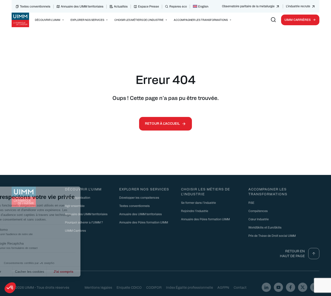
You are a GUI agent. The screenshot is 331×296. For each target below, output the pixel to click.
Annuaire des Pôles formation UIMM (143, 222)
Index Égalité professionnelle (189, 287)
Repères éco (178, 6)
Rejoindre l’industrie (194, 211)
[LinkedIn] (266, 287)
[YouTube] (278, 287)
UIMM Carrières (297, 20)
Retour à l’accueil (162, 123)
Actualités (121, 6)
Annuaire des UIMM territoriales (82, 6)
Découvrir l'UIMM (83, 189)
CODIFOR (154, 287)
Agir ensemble (75, 206)
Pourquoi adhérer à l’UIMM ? (84, 222)
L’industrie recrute (298, 6)
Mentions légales (98, 287)
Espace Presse (148, 6)
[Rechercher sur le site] (273, 20)
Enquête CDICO (129, 287)
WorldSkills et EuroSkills (265, 227)
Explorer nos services (144, 189)
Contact (240, 287)
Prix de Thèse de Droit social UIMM (272, 236)
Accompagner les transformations (268, 191)
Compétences (258, 211)
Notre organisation (77, 197)
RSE (251, 203)
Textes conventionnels (35, 6)
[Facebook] (290, 287)
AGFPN (223, 287)
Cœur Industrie (258, 219)
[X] (302, 287)
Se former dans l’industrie (198, 203)
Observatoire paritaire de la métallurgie (248, 6)
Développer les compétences (139, 197)
